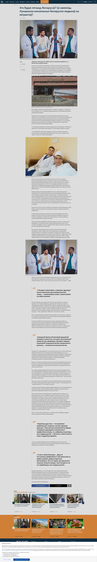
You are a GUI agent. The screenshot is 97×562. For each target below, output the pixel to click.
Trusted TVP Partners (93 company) (24, 550)
